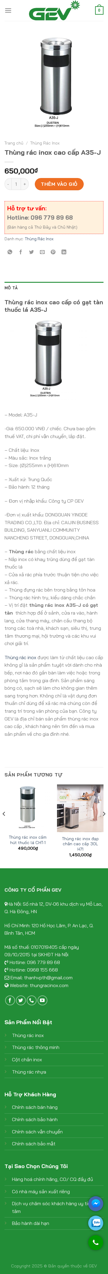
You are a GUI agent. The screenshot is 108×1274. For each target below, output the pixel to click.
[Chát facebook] (95, 1203)
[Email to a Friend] (42, 252)
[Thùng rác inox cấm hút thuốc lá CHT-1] (27, 808)
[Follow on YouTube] (42, 1000)
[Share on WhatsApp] (10, 252)
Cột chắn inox (27, 1059)
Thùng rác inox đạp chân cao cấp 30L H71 (80, 844)
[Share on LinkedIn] (64, 252)
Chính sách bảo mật (34, 1144)
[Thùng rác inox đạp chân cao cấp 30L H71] (80, 808)
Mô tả (11, 287)
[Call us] (32, 1000)
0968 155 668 (42, 970)
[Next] (104, 826)
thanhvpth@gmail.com (48, 977)
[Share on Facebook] (21, 252)
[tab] (54, 288)
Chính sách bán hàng (35, 1107)
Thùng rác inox (20, 657)
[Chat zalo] (95, 1223)
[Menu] (8, 10)
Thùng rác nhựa (29, 1072)
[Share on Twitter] (32, 252)
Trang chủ (13, 142)
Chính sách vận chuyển (37, 1132)
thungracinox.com (49, 985)
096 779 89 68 (43, 962)
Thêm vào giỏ (59, 184)
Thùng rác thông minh (35, 1047)
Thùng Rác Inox (45, 142)
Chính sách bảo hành (35, 1119)
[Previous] (4, 826)
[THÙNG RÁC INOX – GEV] (54, 10)
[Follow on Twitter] (21, 1000)
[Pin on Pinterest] (53, 252)
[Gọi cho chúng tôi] (95, 1245)
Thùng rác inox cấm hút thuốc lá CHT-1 (27, 839)
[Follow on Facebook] (10, 1000)
